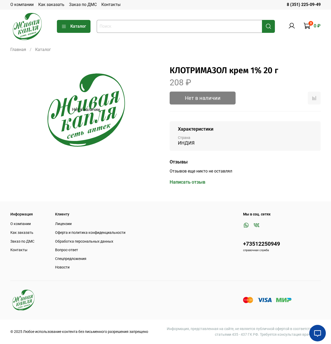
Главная (18, 49)
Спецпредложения (70, 259)
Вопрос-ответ (66, 250)
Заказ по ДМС (83, 4)
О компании (22, 4)
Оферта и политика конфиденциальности (90, 232)
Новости (62, 267)
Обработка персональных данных (84, 241)
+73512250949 (261, 244)
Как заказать (51, 4)
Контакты (111, 4)
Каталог (78, 26)
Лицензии (63, 224)
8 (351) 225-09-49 (304, 4)
